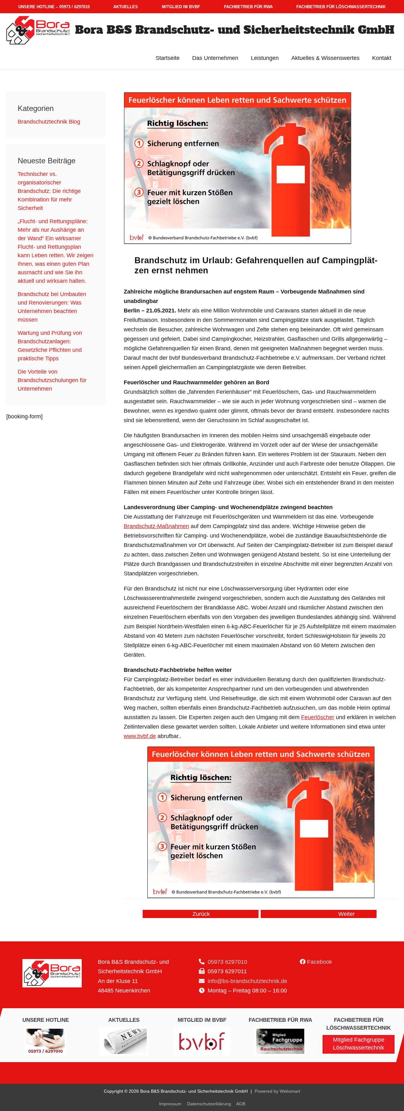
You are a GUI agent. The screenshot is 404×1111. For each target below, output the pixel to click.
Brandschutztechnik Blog (49, 122)
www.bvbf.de (140, 736)
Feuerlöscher (317, 717)
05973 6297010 (226, 962)
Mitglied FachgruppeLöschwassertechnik (358, 1044)
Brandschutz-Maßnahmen (156, 526)
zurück (201, 914)
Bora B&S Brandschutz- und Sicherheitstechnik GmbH (234, 30)
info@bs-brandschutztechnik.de (246, 981)
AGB (240, 1103)
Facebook (319, 962)
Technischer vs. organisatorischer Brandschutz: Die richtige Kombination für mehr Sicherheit (49, 191)
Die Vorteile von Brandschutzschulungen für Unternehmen (52, 380)
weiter (346, 914)
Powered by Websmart (277, 1091)
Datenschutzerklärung (209, 1103)
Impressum (170, 1103)
